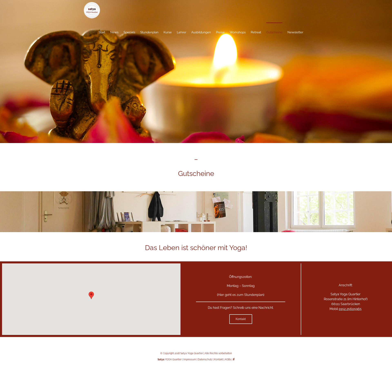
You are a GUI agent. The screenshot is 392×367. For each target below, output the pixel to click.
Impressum (189, 359)
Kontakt (218, 359)
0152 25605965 (350, 309)
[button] (91, 295)
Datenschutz (205, 359)
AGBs (228, 359)
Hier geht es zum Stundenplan (240, 295)
